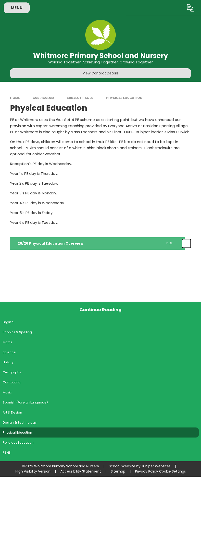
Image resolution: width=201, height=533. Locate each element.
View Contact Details (100, 73)
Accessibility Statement (80, 471)
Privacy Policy (146, 471)
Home (15, 98)
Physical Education (124, 98)
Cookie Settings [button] (172, 471)
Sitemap (118, 471)
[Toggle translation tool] (190, 8)
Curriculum (43, 98)
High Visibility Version (32, 471)
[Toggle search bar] (177, 8)
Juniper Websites (156, 466)
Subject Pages (80, 98)
